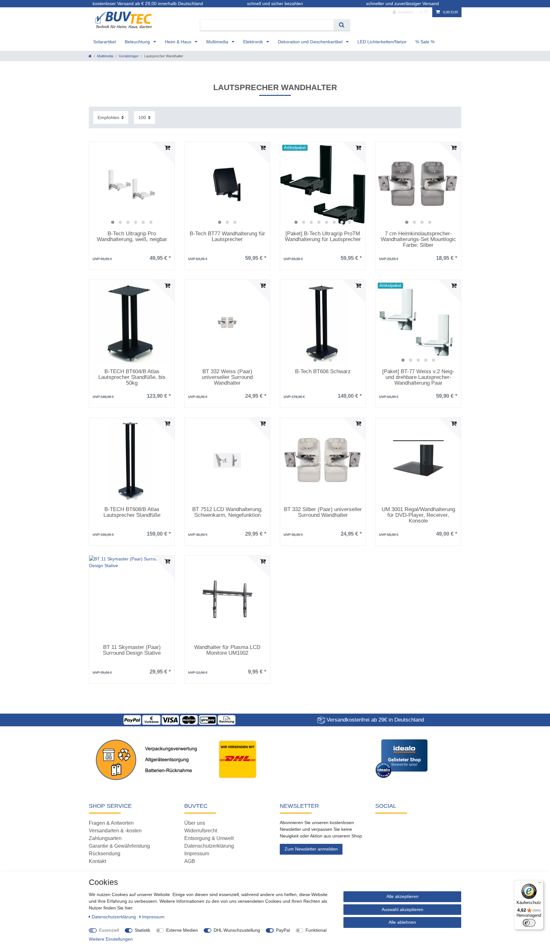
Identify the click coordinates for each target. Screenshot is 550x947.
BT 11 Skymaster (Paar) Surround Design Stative (132, 650)
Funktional (316, 930)
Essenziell (109, 930)
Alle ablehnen (402, 922)
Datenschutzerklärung (209, 846)
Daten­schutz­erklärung (114, 916)
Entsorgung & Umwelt (209, 838)
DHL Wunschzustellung (237, 930)
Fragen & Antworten (111, 823)
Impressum (196, 853)
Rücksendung (104, 853)
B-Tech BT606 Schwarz (323, 371)
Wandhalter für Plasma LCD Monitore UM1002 (227, 650)
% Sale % (424, 41)
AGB (189, 861)
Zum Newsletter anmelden (311, 848)
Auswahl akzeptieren (402, 909)
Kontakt (97, 861)
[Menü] (540, 884)
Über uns (194, 823)
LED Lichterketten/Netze (381, 41)
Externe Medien (182, 930)
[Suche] (342, 25)
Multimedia (217, 41)
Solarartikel (104, 41)
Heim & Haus (179, 41)
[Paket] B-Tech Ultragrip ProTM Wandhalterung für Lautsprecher (323, 236)
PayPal (283, 930)
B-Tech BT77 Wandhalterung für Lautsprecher (227, 236)
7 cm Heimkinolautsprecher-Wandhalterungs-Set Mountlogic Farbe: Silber (418, 239)
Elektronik (253, 41)
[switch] (529, 923)
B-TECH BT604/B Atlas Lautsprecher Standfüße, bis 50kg (132, 377)
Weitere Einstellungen (111, 939)
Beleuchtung (138, 41)
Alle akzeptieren (402, 896)
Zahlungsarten (105, 838)
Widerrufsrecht (200, 830)
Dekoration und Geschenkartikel (311, 41)
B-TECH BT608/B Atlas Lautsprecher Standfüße (131, 512)
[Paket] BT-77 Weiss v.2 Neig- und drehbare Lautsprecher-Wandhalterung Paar (418, 377)
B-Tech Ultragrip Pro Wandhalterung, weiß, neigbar (132, 236)
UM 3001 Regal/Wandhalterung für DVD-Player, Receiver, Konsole (418, 515)
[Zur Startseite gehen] (90, 56)
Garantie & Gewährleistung (119, 846)
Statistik (142, 930)
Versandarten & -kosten (115, 830)
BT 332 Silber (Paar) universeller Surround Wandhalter (323, 512)
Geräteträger (129, 56)
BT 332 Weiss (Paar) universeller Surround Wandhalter (227, 377)
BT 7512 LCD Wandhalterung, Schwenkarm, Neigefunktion (227, 512)
